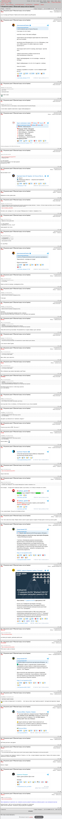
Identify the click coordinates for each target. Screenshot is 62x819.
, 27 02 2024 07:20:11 (6, 645)
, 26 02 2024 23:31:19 (6, 219)
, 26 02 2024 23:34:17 (6, 278)
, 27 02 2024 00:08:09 (5, 322)
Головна (2, 2)
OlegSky (2, 424)
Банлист (42, 4)
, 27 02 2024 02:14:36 (6, 469)
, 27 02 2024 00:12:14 (6, 338)
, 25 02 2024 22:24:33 (6, 203)
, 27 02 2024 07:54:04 (6, 632)
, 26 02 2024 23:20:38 (6, 154)
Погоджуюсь (39, 817)
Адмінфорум (36, 4)
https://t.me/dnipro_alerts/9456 (7, 207)
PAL (1, 84)
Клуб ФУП (6, 2)
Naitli (2, 516)
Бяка (2, 200)
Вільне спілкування (10, 4)
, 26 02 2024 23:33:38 (5, 235)
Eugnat (2, 362)
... (43, 8)
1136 (51, 8)
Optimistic (3, 630)
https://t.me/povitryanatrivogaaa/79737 (9, 156)
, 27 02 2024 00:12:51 (5, 351)
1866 (56, 8)
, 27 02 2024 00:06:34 (6, 292)
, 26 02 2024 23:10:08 (6, 104)
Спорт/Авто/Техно (29, 4)
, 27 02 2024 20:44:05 (6, 797)
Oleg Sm (2, 479)
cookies (31, 817)
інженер (2, 169)
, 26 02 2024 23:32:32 (6, 482)
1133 (45, 8)
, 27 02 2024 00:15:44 (7, 412)
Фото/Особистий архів (19, 4)
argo (2, 525)
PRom (2, 21)
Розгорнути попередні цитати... (8, 280)
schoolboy (3, 376)
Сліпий (2, 432)
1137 (53, 8)
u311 (2, 447)
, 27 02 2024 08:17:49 (7, 696)
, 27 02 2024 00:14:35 (6, 398)
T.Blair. (2, 11)
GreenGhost (3, 642)
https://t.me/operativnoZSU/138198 (8, 647)
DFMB (2, 707)
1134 (47, 8)
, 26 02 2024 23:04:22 (6, 87)
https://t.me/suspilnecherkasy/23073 (8, 470)
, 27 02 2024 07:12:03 (6, 750)
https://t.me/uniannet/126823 (7, 634)
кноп (2, 114)
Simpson (3, 794)
